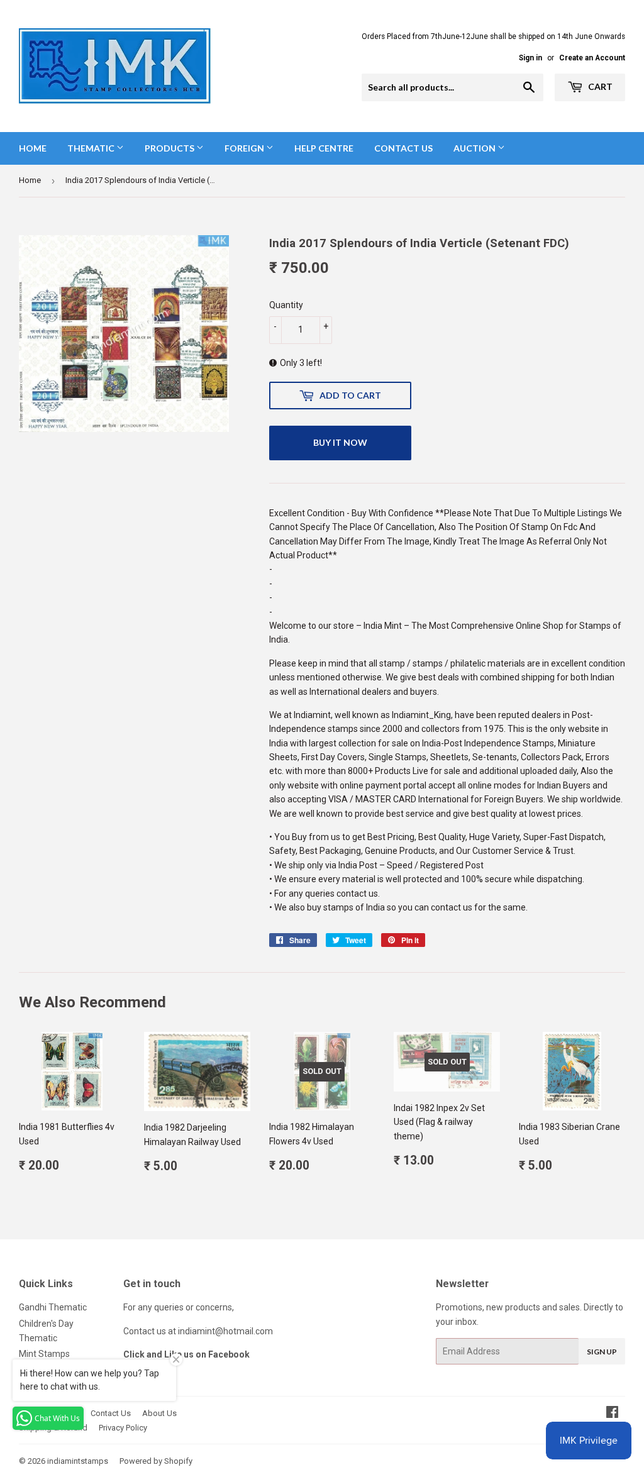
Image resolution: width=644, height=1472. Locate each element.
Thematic (91, 148)
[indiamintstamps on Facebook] (612, 1413)
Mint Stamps (44, 1354)
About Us (159, 1413)
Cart (599, 86)
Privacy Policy (123, 1427)
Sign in (530, 57)
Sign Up (602, 1351)
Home (33, 148)
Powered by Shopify (155, 1461)
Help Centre (323, 148)
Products (170, 148)
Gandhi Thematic (53, 1307)
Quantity (286, 305)
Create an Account (592, 57)
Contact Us (403, 148)
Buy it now (340, 442)
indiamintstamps (77, 1461)
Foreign (245, 148)
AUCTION (475, 148)
